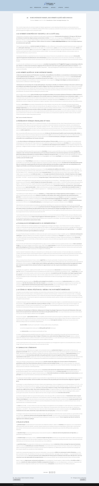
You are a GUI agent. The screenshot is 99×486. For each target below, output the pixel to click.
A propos (60, 7)
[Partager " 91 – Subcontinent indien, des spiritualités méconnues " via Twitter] (52, 472)
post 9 (42, 313)
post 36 (18, 271)
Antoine (36, 20)
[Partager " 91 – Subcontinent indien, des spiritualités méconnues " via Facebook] (50, 472)
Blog (31, 7)
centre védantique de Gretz (59, 41)
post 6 (47, 156)
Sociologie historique (61, 20)
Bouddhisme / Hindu (51, 20)
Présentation (37, 7)
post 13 (62, 64)
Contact (67, 7)
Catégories (45, 7)
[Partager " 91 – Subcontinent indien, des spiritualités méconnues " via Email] (54, 472)
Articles (53, 7)
